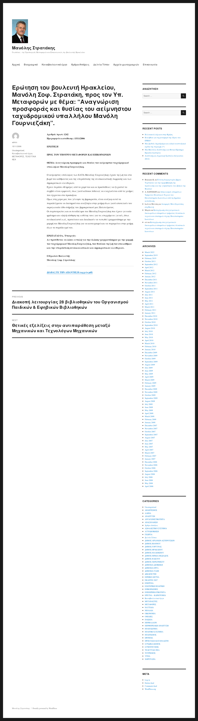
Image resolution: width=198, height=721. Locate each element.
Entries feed (149, 683)
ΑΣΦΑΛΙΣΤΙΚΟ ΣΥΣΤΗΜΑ (156, 528)
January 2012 (150, 276)
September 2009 (151, 361)
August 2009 (150, 364)
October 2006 (150, 468)
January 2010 (150, 349)
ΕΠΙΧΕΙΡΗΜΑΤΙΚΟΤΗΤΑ (155, 592)
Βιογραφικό (31, 64)
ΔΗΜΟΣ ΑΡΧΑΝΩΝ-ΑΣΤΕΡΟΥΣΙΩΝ (160, 540)
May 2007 (149, 446)
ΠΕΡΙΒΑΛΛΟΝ (151, 622)
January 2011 (150, 313)
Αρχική (16, 64)
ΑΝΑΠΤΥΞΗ (150, 516)
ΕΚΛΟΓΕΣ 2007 (151, 580)
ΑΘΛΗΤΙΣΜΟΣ (151, 510)
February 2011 (150, 310)
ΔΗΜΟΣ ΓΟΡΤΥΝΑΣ (153, 546)
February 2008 (150, 419)
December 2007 (151, 425)
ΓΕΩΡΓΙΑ (148, 534)
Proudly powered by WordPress (45, 708)
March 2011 (149, 307)
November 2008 (151, 392)
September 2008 (151, 398)
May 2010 (149, 337)
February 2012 (150, 273)
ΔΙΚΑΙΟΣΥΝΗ (150, 574)
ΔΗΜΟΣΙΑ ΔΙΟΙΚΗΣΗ (154, 565)
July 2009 (149, 367)
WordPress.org (150, 689)
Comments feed (151, 686)
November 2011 (151, 282)
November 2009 (151, 355)
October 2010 (150, 322)
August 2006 (150, 474)
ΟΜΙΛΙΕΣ (149, 616)
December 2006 (151, 462)
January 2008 (150, 422)
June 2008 (149, 407)
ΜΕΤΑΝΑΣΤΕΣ (151, 601)
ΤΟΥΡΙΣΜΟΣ (150, 653)
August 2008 (150, 401)
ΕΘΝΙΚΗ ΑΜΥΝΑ (152, 577)
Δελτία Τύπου (101, 64)
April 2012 (149, 267)
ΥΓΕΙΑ (147, 656)
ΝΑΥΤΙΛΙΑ (149, 607)
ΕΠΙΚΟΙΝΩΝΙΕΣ (151, 589)
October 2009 (150, 358)
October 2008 (150, 395)
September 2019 (151, 255)
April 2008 (149, 413)
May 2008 (149, 410)
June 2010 (149, 334)
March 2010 (149, 343)
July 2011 (149, 294)
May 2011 (149, 300)
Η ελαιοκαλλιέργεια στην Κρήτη (158, 134)
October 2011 (150, 285)
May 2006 (149, 483)
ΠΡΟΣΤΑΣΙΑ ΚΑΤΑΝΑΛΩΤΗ (156, 641)
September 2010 (151, 325)
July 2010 (149, 331)
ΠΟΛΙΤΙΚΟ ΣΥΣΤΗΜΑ (154, 631)
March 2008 (149, 416)
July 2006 (149, 477)
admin (14, 142)
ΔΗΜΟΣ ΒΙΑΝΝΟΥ (152, 543)
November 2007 (151, 428)
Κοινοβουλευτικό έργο (54, 64)
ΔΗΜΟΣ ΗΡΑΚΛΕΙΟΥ (154, 549)
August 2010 (150, 328)
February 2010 (150, 346)
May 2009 (149, 373)
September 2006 (151, 471)
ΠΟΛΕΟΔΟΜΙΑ (151, 628)
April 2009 (149, 376)
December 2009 (151, 352)
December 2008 (151, 389)
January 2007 (150, 459)
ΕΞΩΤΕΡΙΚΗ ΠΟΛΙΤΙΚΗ (154, 586)
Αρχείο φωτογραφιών (126, 64)
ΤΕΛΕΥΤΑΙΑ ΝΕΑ (152, 650)
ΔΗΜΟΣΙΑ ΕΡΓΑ (151, 568)
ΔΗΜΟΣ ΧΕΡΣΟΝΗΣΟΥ (154, 561)
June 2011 (149, 297)
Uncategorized (18, 150)
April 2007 (149, 449)
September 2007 (151, 434)
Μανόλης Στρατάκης (33, 48)
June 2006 (149, 480)
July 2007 (149, 440)
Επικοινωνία (150, 64)
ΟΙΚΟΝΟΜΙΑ (150, 613)
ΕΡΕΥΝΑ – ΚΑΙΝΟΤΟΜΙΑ (155, 595)
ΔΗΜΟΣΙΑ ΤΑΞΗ (152, 571)
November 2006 (151, 465)
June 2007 (149, 443)
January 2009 (150, 386)
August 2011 (150, 291)
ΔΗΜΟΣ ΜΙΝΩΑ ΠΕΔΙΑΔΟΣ (156, 555)
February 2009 (150, 383)
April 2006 (149, 486)
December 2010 (151, 316)
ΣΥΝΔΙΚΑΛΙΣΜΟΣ (152, 644)
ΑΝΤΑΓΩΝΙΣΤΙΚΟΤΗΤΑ (155, 519)
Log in (147, 680)
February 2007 (150, 456)
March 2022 (149, 252)
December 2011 (151, 279)
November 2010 (151, 319)
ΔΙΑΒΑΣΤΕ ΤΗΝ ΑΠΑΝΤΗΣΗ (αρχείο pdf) (70, 272)
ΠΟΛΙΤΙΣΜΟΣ (150, 634)
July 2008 (149, 404)
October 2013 (150, 261)
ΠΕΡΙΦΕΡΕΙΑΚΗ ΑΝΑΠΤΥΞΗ (157, 625)
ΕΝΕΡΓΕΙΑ (149, 583)
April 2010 (149, 340)
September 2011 (151, 288)
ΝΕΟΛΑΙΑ (149, 610)
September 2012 (151, 264)
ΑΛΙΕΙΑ (148, 513)
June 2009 (149, 370)
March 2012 (149, 270)
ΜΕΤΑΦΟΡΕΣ (18, 156)
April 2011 (149, 304)
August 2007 (150, 437)
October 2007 (150, 431)
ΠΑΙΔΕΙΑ (148, 619)
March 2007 (149, 452)
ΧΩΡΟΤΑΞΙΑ (150, 659)
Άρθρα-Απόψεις (80, 64)
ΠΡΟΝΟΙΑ (149, 637)
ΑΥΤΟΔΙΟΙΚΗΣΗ (152, 531)
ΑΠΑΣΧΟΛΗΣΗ (151, 522)
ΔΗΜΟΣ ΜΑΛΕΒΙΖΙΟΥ (154, 552)
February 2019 (150, 258)
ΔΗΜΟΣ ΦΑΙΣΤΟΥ (152, 558)
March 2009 (149, 380)
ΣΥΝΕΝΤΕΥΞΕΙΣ (152, 647)
